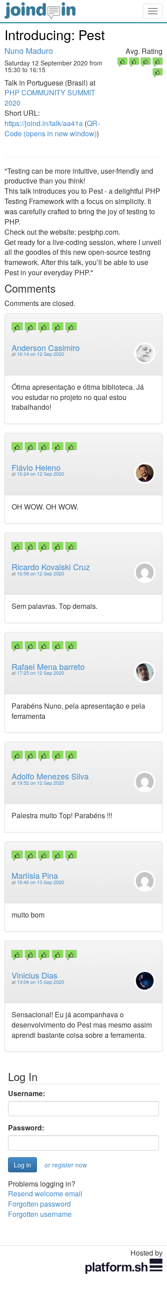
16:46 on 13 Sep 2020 (40, 882)
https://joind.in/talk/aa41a (43, 123)
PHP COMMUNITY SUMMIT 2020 (49, 97)
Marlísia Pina (35, 875)
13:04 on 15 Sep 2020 (40, 982)
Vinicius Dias (34, 975)
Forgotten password (39, 1204)
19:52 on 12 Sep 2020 (40, 782)
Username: (26, 1093)
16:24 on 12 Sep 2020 (40, 473)
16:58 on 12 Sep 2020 (40, 573)
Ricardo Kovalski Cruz (51, 566)
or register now (66, 1164)
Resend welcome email (45, 1193)
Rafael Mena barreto (48, 666)
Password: (26, 1128)
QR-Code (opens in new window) (52, 128)
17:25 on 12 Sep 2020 (40, 672)
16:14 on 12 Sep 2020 (40, 354)
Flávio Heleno (36, 467)
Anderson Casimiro (46, 347)
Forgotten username (40, 1214)
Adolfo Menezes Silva (50, 776)
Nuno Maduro (28, 50)
